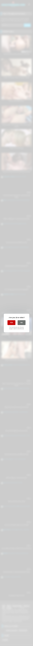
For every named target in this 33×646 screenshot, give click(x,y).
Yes (11, 322)
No (22, 322)
